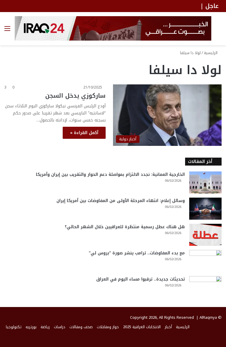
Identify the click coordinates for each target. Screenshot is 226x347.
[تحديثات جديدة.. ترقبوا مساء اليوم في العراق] (205, 287)
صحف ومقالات (81, 327)
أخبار (168, 327)
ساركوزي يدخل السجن (75, 95)
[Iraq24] (113, 28)
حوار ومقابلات (108, 327)
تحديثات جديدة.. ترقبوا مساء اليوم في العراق (140, 279)
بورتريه (31, 327)
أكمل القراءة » (84, 133)
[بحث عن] (219, 30)
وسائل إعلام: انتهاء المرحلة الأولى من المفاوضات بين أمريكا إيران (120, 201)
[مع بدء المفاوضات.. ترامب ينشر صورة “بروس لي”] (205, 261)
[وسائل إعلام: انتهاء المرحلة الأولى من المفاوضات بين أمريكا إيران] (205, 209)
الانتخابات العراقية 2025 (142, 327)
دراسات (59, 327)
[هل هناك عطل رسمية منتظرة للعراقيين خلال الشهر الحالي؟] (205, 235)
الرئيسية (211, 52)
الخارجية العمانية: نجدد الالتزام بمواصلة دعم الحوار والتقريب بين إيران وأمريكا (110, 174)
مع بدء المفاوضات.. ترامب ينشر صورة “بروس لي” (137, 253)
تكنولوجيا (13, 327)
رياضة (45, 327)
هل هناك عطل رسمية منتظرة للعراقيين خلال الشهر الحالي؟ (125, 227)
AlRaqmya (208, 317)
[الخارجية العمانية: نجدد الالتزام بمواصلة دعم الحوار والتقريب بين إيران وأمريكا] (205, 182)
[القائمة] (7, 30)
